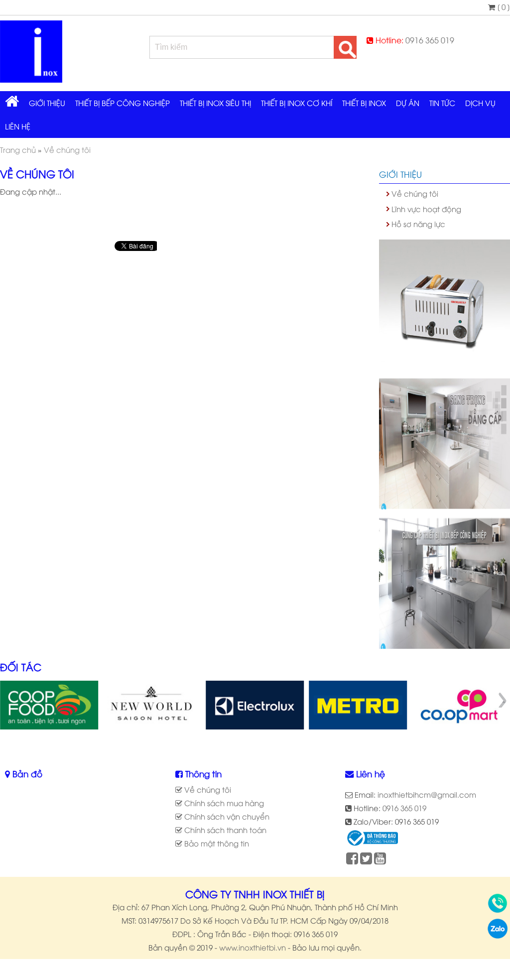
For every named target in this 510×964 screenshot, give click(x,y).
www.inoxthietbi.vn (252, 947)
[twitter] (366, 860)
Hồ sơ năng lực (418, 224)
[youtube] (380, 860)
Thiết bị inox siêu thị (215, 103)
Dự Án (407, 103)
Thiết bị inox (364, 103)
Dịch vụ (480, 103)
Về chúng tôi (414, 193)
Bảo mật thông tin (215, 843)
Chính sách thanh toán (224, 830)
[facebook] (352, 860)
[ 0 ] (502, 6)
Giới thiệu (47, 103)
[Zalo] (498, 935)
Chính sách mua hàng (223, 803)
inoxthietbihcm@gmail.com (427, 794)
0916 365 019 (429, 39)
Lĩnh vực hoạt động (426, 209)
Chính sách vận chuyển (225, 816)
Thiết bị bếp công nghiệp (122, 103)
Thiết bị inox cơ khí (296, 103)
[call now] (498, 910)
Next (502, 700)
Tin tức (442, 103)
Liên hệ (17, 126)
